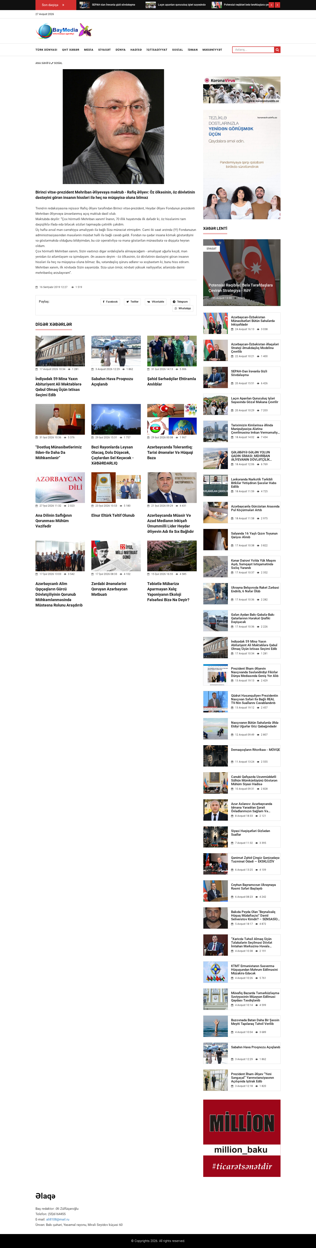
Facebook (112, 301)
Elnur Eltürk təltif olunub (113, 515)
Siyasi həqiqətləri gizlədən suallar (250, 833)
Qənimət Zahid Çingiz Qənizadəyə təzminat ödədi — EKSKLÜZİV (255, 859)
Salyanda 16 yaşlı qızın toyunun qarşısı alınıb (254, 535)
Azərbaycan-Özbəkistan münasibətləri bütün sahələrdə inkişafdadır (253, 320)
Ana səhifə (43, 63)
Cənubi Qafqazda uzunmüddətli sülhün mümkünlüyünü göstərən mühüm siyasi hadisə (254, 780)
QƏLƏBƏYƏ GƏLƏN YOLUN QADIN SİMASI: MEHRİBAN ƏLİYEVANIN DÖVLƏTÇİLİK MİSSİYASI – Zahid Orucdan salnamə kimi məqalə (251, 456)
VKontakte (157, 301)
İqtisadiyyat (157, 49)
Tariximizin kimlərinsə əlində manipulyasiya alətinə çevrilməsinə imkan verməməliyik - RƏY (255, 429)
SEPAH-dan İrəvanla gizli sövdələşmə (249, 373)
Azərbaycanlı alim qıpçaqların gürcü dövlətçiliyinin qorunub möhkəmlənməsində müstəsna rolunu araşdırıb (59, 594)
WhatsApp (184, 308)
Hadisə (136, 49)
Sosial (177, 49)
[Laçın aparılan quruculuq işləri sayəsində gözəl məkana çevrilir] (151, 5)
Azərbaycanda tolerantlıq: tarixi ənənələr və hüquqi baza (170, 452)
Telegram (182, 301)
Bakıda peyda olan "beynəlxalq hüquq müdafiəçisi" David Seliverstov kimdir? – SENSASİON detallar (255, 915)
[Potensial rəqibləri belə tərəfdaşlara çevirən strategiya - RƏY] (216, 5)
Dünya (121, 49)
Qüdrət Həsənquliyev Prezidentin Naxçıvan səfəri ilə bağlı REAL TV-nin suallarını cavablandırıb (254, 699)
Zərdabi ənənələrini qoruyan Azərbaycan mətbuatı (109, 589)
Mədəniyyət (212, 49)
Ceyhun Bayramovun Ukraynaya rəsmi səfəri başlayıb (253, 886)
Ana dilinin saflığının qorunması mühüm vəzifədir (53, 520)
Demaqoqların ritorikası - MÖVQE (255, 750)
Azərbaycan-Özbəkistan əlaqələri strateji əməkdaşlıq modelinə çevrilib (255, 348)
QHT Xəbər (70, 49)
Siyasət (104, 49)
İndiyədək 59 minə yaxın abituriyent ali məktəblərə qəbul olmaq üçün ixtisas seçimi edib (254, 645)
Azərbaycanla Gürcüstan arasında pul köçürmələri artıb (255, 508)
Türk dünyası (46, 49)
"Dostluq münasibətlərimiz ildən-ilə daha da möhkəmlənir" (58, 452)
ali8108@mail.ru (57, 1219)
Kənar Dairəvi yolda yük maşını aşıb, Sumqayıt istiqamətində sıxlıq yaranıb (253, 564)
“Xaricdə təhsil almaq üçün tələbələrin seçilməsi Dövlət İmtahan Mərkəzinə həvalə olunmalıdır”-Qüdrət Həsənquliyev (255, 942)
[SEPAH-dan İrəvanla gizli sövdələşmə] (85, 5)
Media (89, 49)
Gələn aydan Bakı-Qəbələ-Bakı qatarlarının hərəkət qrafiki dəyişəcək (252, 618)
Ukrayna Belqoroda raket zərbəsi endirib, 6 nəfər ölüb (255, 589)
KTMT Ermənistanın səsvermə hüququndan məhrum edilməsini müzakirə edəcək (254, 969)
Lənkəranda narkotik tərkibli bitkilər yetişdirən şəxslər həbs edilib (253, 483)
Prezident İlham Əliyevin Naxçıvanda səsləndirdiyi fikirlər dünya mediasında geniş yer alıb (254, 672)
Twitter (134, 301)
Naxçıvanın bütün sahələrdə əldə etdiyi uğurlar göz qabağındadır (254, 724)
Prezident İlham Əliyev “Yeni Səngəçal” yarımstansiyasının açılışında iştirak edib (252, 1077)
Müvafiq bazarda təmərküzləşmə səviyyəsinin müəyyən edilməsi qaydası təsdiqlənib (255, 996)
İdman (193, 49)
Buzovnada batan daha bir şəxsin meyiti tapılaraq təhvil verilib (255, 1022)
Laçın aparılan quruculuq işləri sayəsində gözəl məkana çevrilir (254, 400)
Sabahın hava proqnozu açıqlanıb (255, 1047)
